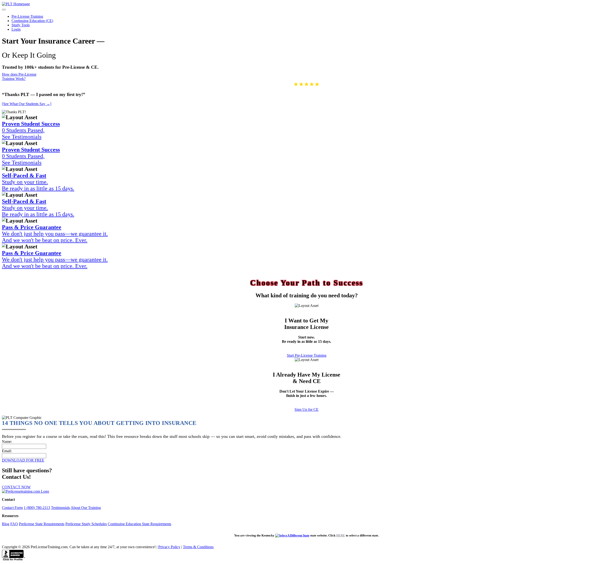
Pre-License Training (27, 16)
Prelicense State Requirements (41, 524)
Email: (7, 451)
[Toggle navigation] (4, 9)
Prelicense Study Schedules (86, 524)
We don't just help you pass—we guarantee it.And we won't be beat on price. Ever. (55, 233)
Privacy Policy (169, 547)
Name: (7, 442)
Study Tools (20, 25)
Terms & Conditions (198, 547)
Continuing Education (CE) (32, 21)
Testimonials (60, 508)
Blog (5, 524)
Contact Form (12, 508)
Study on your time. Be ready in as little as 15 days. (38, 207)
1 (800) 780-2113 (37, 508)
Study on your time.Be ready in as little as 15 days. (38, 182)
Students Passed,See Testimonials (31, 130)
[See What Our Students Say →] (26, 104)
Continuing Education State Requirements (139, 524)
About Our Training (86, 508)
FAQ (14, 524)
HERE (340, 535)
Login (16, 29)
